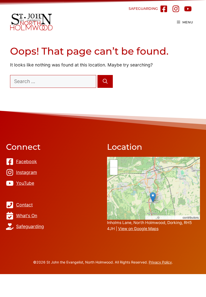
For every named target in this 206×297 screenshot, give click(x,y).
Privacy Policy (160, 262)
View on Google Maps (138, 228)
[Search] (105, 81)
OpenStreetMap (171, 217)
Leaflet (151, 217)
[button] (153, 197)
